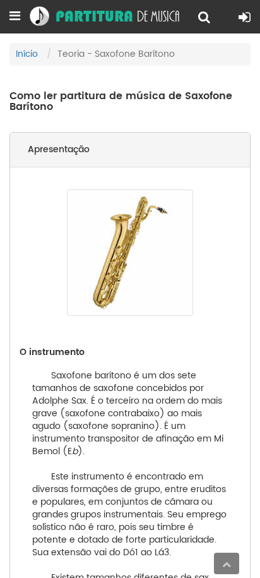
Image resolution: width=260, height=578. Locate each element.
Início (27, 54)
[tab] (130, 150)
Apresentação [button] (59, 149)
